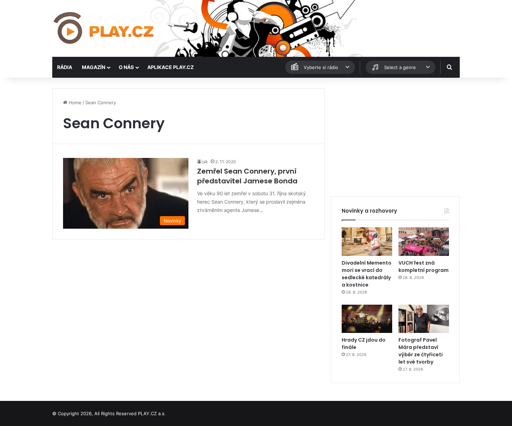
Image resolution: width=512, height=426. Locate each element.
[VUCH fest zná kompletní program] (423, 241)
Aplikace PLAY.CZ (170, 67)
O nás (126, 67)
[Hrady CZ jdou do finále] (367, 319)
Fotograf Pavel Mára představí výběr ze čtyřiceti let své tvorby (420, 350)
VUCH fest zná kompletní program (423, 266)
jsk (205, 161)
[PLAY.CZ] (104, 28)
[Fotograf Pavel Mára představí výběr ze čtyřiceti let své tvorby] (423, 319)
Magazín (93, 67)
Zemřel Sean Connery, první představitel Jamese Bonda (247, 176)
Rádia (64, 67)
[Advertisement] (395, 137)
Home (74, 102)
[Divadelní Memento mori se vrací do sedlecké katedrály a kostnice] (367, 241)
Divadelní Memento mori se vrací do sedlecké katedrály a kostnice (366, 273)
